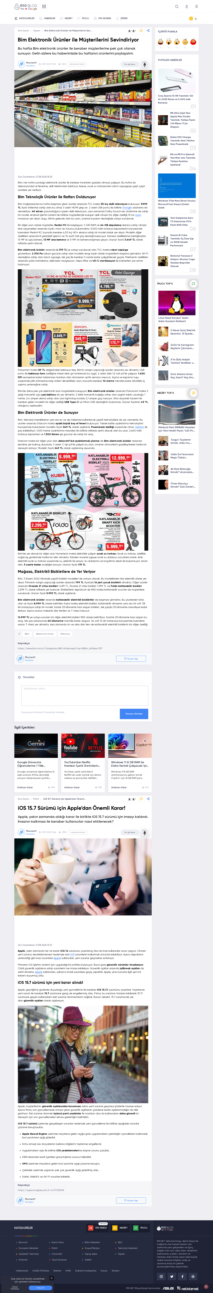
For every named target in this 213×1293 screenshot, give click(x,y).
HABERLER (49, 18)
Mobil (36, 799)
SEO (120, 1242)
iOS (72, 954)
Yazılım (88, 1260)
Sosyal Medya (92, 1248)
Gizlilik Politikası (40, 1271)
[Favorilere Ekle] (141, 31)
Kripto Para (58, 1242)
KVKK (68, 1271)
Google (127, 207)
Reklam (57, 1271)
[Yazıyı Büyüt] (134, 799)
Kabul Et (40, 1288)
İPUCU (85, 18)
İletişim (115, 1271)
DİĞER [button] (124, 18)
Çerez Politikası (15, 1288)
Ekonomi (23, 1242)
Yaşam (36, 31)
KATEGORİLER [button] (26, 18)
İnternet (23, 1260)
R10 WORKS (105, 18)
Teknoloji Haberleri (128, 1248)
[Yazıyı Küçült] (129, 799)
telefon (139, 427)
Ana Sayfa (23, 31)
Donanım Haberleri (29, 1248)
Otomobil (57, 1254)
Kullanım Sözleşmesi (86, 1271)
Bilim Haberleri (92, 1242)
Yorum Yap (132, 659)
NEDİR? (69, 18)
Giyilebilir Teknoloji (29, 1254)
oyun (138, 215)
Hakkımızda (22, 1271)
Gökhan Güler (25, 787)
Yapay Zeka (91, 1254)
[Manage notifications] (206, 1286)
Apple (57, 958)
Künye (104, 1271)
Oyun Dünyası (59, 1260)
